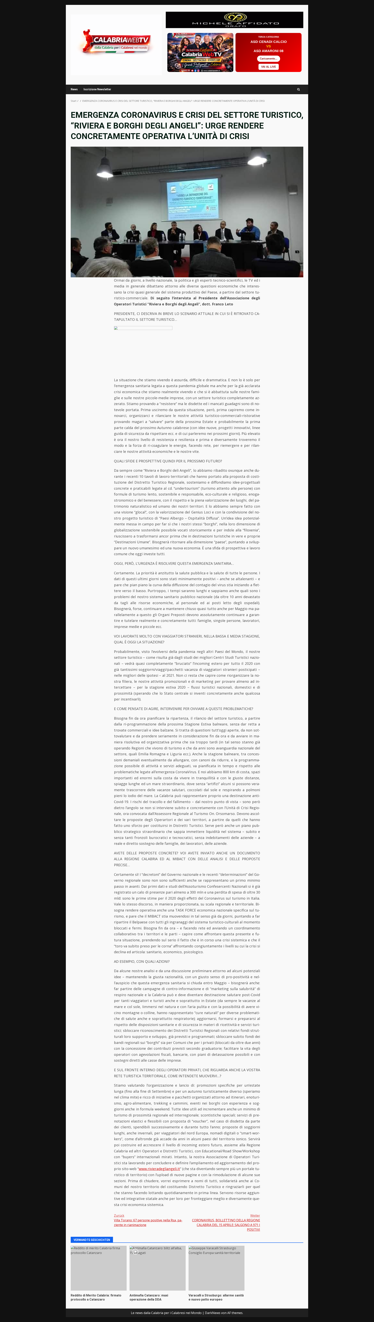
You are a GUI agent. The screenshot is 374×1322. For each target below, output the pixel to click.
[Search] (298, 89)
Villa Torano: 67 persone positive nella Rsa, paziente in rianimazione (148, 1220)
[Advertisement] (234, 19)
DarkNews (212, 1313)
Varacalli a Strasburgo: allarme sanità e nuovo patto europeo (216, 1268)
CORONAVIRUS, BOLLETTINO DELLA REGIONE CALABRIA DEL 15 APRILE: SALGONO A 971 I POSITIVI (226, 1222)
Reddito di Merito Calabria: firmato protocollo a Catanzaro (99, 1268)
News (74, 89)
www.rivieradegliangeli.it (159, 1168)
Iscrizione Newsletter (97, 89)
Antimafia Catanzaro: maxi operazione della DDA (157, 1268)
